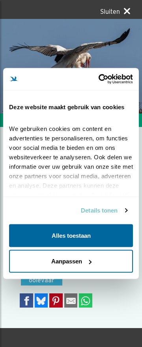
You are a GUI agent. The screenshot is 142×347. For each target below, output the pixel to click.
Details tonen (99, 210)
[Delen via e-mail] (71, 300)
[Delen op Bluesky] (41, 300)
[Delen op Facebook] (26, 300)
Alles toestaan (71, 235)
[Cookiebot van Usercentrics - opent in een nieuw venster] (100, 79)
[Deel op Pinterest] (56, 300)
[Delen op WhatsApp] (85, 300)
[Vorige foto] (106, 66)
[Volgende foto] (35, 66)
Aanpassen (66, 261)
